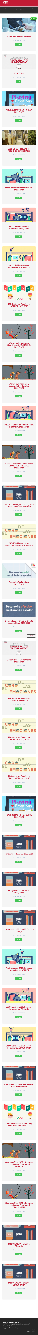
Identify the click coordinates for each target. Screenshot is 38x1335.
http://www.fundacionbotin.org (10, 1328)
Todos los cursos (31, 1331)
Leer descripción (19, 40)
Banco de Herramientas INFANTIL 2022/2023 (19, 189)
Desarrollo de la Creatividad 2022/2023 (19, 661)
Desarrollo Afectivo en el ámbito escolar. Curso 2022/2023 (19, 622)
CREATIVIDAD (19, 73)
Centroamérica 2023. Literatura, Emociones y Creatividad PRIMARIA (19, 1164)
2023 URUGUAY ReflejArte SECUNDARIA (19, 1284)
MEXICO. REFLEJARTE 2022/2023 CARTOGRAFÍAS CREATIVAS (19, 505)
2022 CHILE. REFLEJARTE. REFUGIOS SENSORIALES (19, 150)
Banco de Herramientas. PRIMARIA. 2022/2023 (19, 227)
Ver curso (18, 25)
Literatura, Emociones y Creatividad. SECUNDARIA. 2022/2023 (19, 345)
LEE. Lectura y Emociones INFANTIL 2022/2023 (19, 305)
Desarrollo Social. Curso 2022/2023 (19, 583)
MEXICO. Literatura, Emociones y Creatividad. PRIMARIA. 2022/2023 (19, 465)
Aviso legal (32, 1330)
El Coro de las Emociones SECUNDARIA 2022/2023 (19, 777)
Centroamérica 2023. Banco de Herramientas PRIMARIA (19, 1008)
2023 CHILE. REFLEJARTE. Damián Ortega (19, 930)
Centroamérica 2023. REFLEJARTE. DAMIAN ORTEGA (19, 1085)
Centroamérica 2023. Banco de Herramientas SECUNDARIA (19, 1047)
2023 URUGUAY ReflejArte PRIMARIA (19, 1245)
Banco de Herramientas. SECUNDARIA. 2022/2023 (19, 266)
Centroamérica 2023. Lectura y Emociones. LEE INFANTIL (19, 1124)
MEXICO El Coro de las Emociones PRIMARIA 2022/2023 (19, 544)
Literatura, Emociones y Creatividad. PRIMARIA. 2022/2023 (19, 386)
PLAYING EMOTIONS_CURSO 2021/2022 (19, 111)
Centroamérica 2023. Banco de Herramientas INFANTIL (19, 969)
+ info (31, 636)
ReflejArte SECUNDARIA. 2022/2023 (19, 891)
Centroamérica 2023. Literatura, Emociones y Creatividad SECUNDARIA (19, 1205)
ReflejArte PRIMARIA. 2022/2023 (19, 854)
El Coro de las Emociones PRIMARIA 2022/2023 (19, 738)
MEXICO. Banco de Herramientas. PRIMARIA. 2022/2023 (19, 426)
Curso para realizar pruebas (19, 36)
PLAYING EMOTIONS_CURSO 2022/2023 (19, 816)
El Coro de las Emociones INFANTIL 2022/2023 (19, 699)
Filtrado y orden (19, 9)
